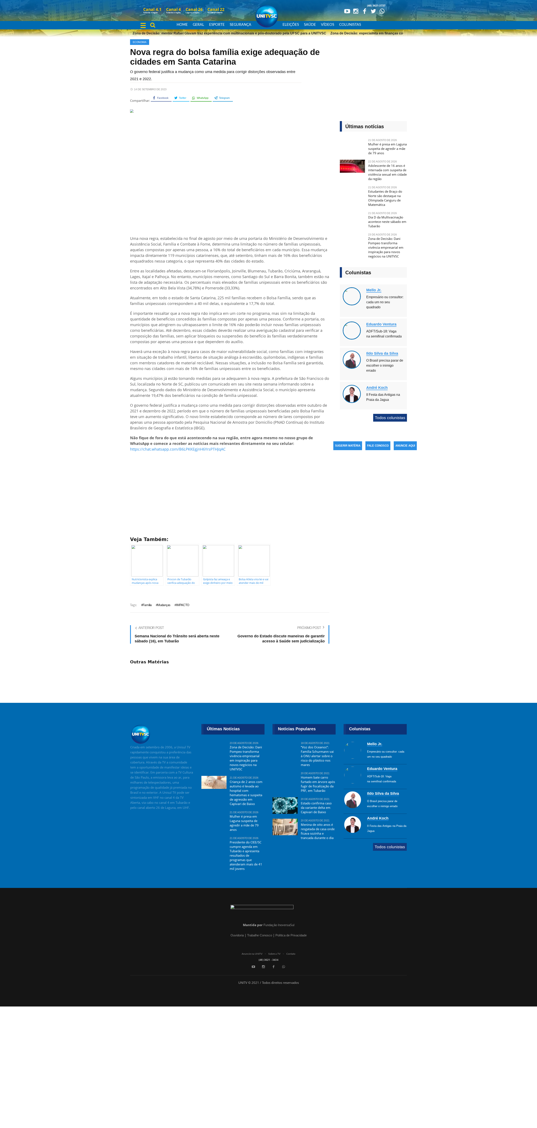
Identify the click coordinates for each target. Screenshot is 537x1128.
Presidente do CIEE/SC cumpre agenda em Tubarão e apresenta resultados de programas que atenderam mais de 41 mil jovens (246, 855)
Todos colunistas (390, 418)
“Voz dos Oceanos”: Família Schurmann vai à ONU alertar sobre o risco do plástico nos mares (317, 756)
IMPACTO (182, 605)
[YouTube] (347, 11)
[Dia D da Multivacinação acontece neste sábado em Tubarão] (352, 219)
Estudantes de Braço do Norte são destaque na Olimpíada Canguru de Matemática (385, 198)
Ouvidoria (237, 935)
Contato (290, 954)
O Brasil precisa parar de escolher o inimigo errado (384, 365)
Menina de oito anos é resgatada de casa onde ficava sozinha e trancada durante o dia (318, 831)
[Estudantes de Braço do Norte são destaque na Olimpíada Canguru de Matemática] (352, 194)
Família (147, 605)
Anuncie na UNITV (252, 954)
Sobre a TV (274, 954)
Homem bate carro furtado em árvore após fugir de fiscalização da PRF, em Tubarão (318, 784)
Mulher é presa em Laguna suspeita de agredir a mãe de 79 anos (387, 148)
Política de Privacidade (291, 935)
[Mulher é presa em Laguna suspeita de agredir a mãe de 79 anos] (352, 146)
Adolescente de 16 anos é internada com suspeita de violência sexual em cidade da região (387, 172)
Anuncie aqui (405, 445)
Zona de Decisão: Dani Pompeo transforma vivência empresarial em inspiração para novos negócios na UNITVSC (385, 247)
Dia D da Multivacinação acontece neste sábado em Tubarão (387, 221)
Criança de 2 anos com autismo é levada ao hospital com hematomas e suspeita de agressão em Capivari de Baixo (246, 793)
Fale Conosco (378, 445)
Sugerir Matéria (347, 445)
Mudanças (164, 605)
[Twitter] (373, 11)
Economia (139, 42)
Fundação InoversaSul (278, 925)
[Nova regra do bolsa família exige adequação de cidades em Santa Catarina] (229, 171)
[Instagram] (355, 11)
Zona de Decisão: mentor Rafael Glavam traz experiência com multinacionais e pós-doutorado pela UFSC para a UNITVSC (215, 33)
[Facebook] (364, 11)
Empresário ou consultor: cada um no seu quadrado (384, 302)
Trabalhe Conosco (259, 935)
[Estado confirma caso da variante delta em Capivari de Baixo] (285, 805)
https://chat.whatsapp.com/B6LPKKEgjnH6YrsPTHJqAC (177, 449)
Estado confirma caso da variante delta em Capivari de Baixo (316, 807)
